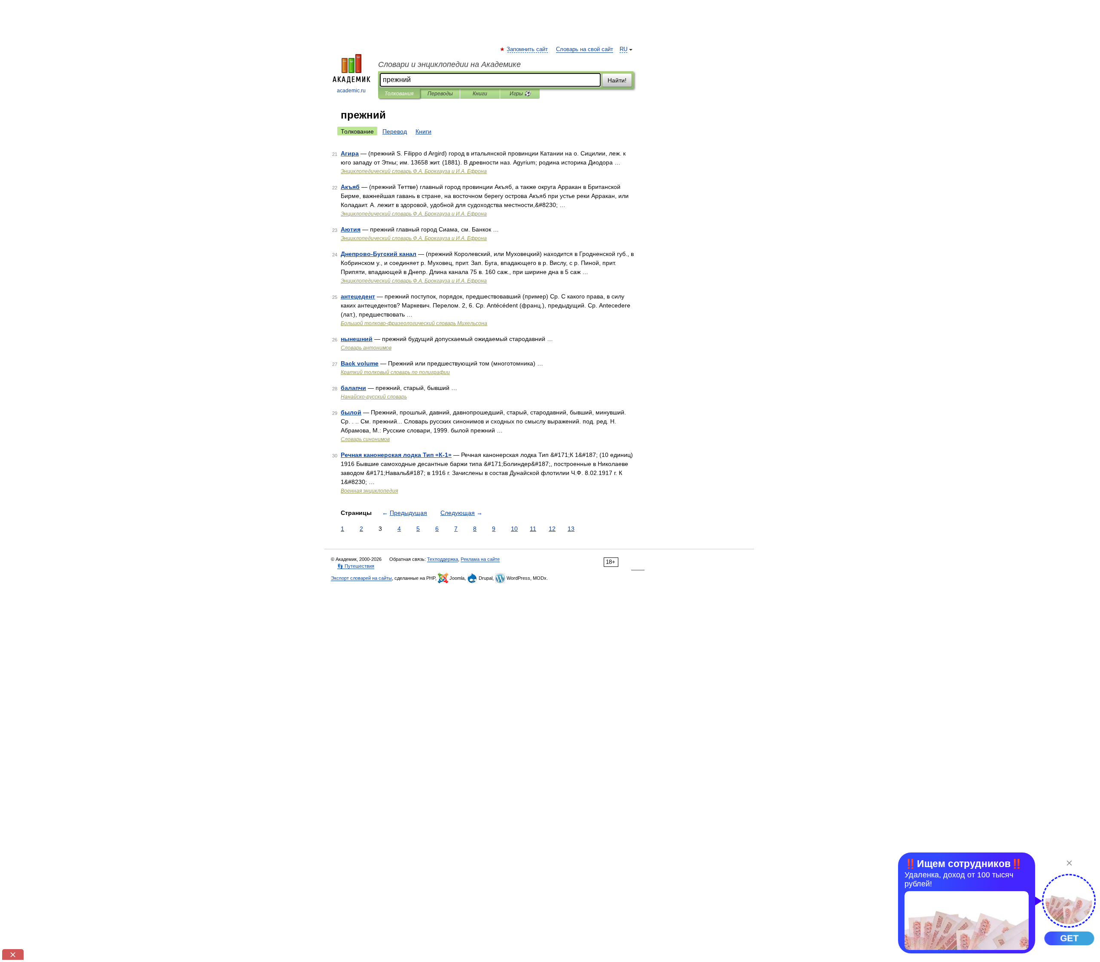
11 (533, 528)
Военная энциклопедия (369, 491)
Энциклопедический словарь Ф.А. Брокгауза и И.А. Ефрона (414, 171)
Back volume (360, 363)
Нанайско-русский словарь (374, 397)
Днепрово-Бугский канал (378, 253)
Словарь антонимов (366, 348)
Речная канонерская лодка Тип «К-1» (396, 454)
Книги (480, 94)
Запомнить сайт (527, 49)
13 (571, 528)
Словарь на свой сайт (584, 49)
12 (552, 528)
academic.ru (351, 91)
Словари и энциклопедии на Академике (449, 64)
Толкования (399, 94)
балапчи (353, 387)
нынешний (357, 338)
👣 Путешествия (355, 566)
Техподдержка (442, 559)
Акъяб (350, 186)
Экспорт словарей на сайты (361, 578)
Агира (350, 153)
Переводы (440, 94)
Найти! (617, 80)
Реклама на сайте (480, 559)
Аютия (351, 229)
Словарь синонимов (365, 439)
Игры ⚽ (520, 94)
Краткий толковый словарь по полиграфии (395, 372)
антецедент (358, 296)
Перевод (394, 131)
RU (623, 49)
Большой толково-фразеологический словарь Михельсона (414, 323)
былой (351, 412)
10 (514, 528)
